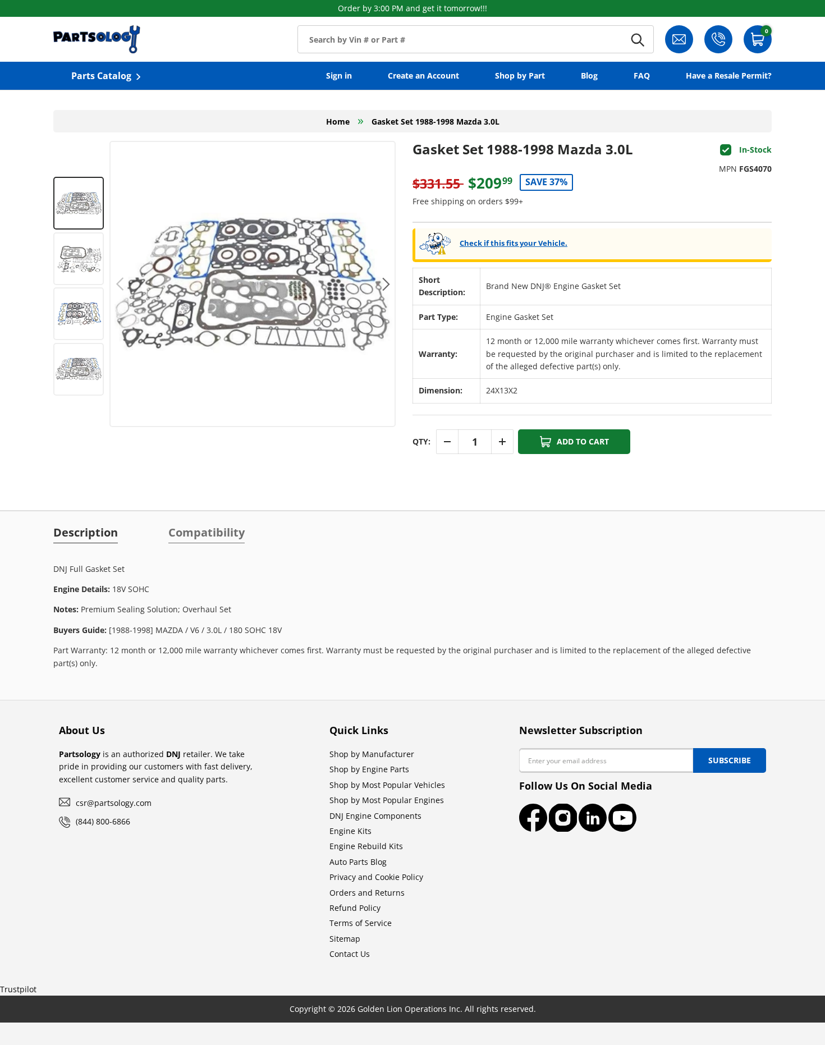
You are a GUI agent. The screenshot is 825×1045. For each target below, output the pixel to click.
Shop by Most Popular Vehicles (387, 785)
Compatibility (206, 532)
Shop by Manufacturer (371, 754)
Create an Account (423, 75)
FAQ (642, 75)
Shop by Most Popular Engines (386, 800)
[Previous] (120, 284)
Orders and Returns (367, 892)
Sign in (339, 75)
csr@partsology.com (114, 802)
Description (85, 532)
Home (338, 121)
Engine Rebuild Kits (366, 846)
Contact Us (349, 953)
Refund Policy (355, 907)
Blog (589, 75)
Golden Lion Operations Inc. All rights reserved (446, 1008)
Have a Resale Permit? (729, 75)
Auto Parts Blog (358, 861)
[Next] (385, 284)
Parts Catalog (101, 76)
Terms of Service (360, 923)
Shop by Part (520, 75)
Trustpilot (18, 989)
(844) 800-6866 (103, 821)
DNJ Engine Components (375, 815)
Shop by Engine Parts (369, 769)
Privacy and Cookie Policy (376, 877)
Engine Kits (350, 831)
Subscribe (729, 760)
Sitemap (344, 938)
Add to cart (583, 441)
